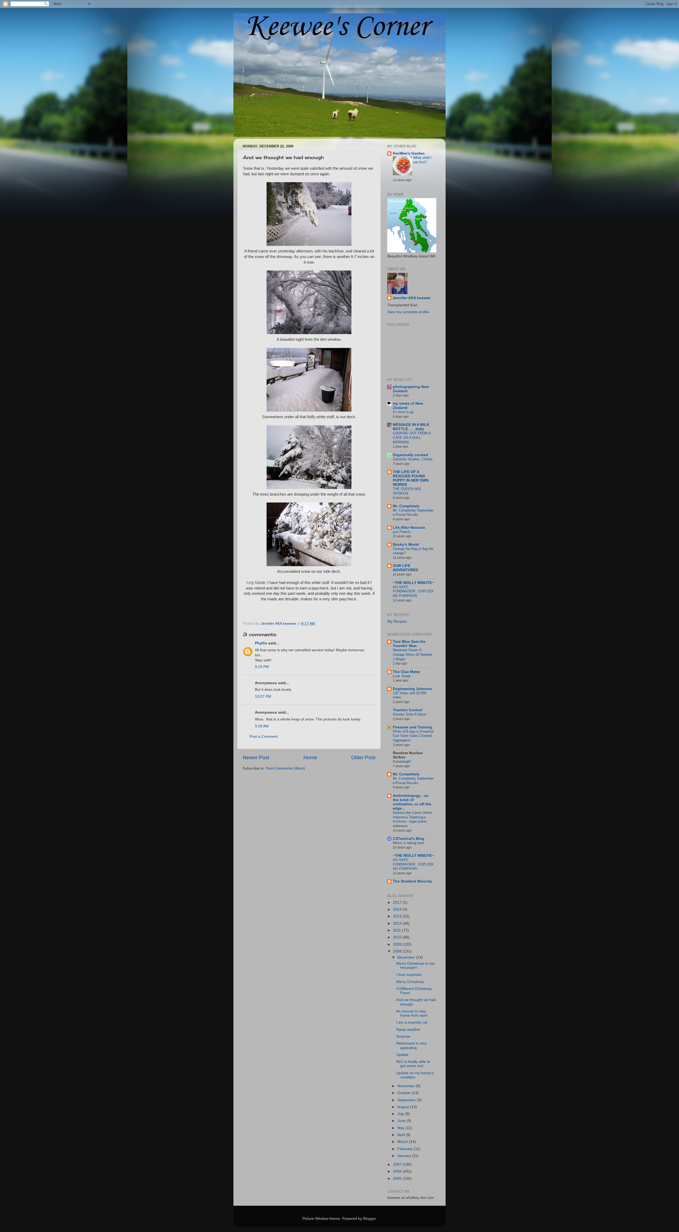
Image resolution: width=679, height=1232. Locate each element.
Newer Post (256, 757)
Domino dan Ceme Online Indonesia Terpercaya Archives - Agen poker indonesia (412, 819)
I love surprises (409, 975)
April (401, 1135)
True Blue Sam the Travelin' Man (409, 644)
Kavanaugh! (402, 761)
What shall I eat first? (422, 160)
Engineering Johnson (412, 689)
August (403, 1107)
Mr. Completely (406, 506)
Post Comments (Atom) (285, 768)
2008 (398, 951)
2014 (398, 909)
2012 (398, 923)
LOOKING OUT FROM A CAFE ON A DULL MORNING (412, 437)
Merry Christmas (410, 982)
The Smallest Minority (412, 881)
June (402, 1121)
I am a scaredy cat (411, 1022)
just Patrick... (403, 532)
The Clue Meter (406, 672)
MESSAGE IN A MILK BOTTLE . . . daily (411, 427)
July (401, 1114)
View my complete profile (408, 312)
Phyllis (261, 643)
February (405, 1149)
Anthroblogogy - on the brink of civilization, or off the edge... (412, 802)
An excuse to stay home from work (412, 1013)
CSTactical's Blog (408, 839)
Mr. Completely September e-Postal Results (413, 512)
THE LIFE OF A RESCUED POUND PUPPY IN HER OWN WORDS (411, 478)
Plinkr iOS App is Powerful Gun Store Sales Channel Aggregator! (413, 735)
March (403, 1142)
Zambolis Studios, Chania (412, 459)
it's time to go (403, 412)
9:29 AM (262, 726)
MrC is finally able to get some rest (413, 1064)
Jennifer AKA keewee (411, 298)
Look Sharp (401, 676)
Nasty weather (408, 1030)
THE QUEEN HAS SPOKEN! (407, 491)
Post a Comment (264, 737)
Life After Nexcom (409, 528)
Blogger (369, 1219)
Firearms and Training (412, 727)
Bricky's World (406, 545)
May (401, 1128)
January (404, 1156)
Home (310, 757)
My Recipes (397, 621)
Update (402, 1055)
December (406, 957)
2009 (398, 944)
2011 (397, 930)
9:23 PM (262, 667)
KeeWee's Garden (409, 153)
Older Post (363, 757)
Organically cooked (410, 455)
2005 (398, 1179)
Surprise (403, 1036)
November (406, 1086)
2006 (398, 1171)
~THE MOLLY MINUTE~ (413, 583)
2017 (398, 903)
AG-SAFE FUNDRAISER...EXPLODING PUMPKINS (413, 591)
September (407, 1100)
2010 (398, 937)
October (404, 1093)
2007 (398, 1165)
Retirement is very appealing (411, 1045)
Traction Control (407, 710)
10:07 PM (263, 696)
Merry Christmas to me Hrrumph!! (415, 966)
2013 (398, 916)
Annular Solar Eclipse (409, 714)
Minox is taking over (408, 843)
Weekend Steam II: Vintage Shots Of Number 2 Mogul (412, 654)
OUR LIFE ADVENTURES (405, 568)
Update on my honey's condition (415, 1075)
